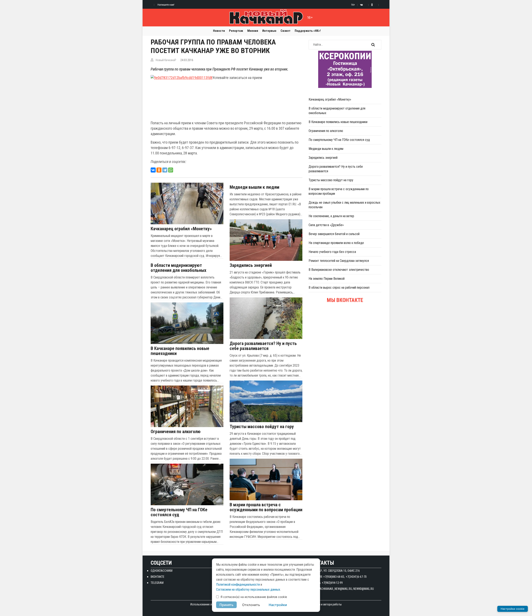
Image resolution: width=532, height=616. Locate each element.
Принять (226, 605)
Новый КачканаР (166, 60)
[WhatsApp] (170, 170)
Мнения (252, 31)
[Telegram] (164, 170)
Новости (219, 31)
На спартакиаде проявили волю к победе (336, 243)
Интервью (269, 31)
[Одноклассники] (158, 170)
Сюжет (286, 31)
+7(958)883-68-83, (334, 576)
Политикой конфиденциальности (238, 584)
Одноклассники (161, 570)
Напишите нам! (166, 4)
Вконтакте (157, 576)
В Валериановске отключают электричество (339, 270)
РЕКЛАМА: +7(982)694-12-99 (326, 582)
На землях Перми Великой (327, 279)
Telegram (157, 582)
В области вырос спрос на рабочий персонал (339, 288)
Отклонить (251, 605)
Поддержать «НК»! (308, 31)
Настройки (278, 605)
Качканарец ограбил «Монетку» (181, 228)
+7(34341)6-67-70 (356, 576)
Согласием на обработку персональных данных (248, 589)
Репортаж (236, 31)
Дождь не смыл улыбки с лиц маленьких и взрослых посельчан (344, 205)
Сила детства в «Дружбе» (326, 225)
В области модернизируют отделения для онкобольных (178, 268)
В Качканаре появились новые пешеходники (180, 351)
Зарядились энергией (251, 265)
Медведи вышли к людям (254, 187)
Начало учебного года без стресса (332, 252)
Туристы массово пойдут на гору (262, 426)
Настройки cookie (513, 608)
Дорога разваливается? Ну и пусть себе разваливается (263, 346)
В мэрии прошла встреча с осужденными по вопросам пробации (266, 507)
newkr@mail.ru (363, 588)
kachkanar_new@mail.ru (335, 588)
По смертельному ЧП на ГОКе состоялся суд (179, 512)
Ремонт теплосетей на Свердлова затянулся (339, 261)
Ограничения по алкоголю (176, 431)
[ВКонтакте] (153, 170)
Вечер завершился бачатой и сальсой (334, 234)
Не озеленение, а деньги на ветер (331, 216)
